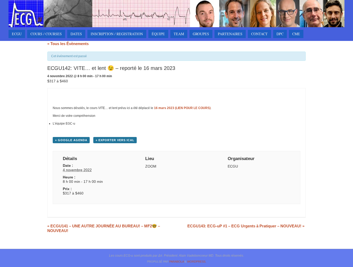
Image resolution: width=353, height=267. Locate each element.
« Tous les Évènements (68, 43)
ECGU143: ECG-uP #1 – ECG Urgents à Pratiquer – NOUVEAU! (245, 226)
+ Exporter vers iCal (115, 140)
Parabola (176, 261)
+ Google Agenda (71, 140)
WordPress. (196, 261)
